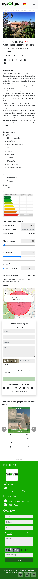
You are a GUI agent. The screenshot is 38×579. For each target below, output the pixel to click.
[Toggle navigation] (33, 4)
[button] (4, 429)
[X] (17, 60)
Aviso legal (15, 572)
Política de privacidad (21, 570)
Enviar (19, 379)
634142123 (19, 327)
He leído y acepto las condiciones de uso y (17, 371)
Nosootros (11, 570)
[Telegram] (5, 63)
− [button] (5, 293)
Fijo (6, 268)
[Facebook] (13, 60)
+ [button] (5, 290)
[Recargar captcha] (5, 365)
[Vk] (25, 60)
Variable (14, 268)
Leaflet (16, 317)
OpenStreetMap (24, 317)
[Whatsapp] (28, 60)
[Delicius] (21, 60)
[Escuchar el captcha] (8, 365)
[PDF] (9, 60)
